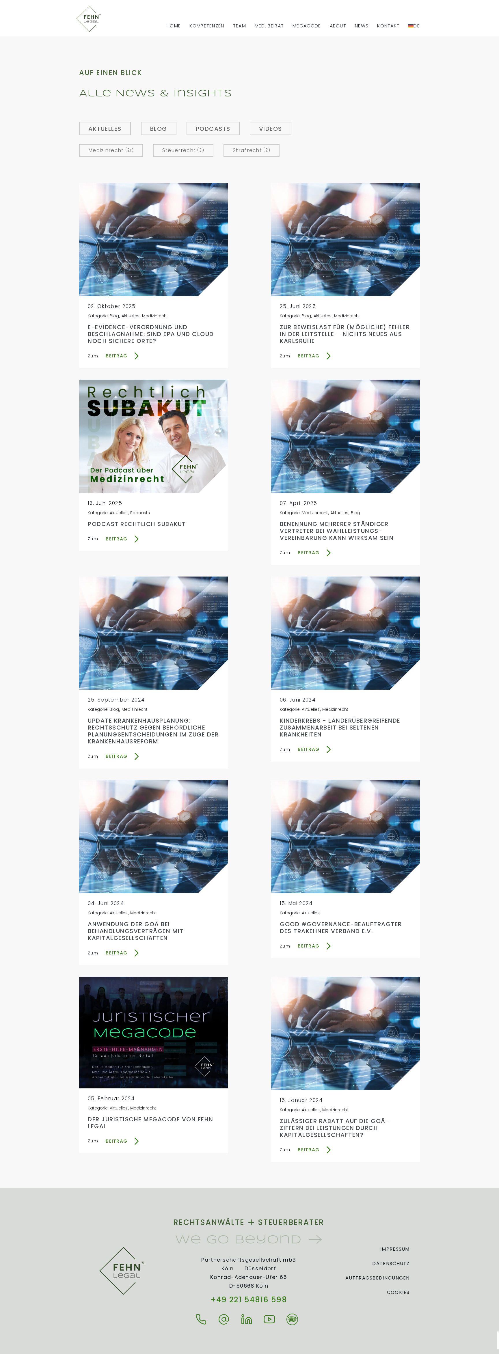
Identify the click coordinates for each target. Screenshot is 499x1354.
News (361, 26)
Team (239, 26)
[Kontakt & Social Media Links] (203, 1319)
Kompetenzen (206, 26)
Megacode (307, 26)
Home (174, 26)
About (338, 26)
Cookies (398, 1292)
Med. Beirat (269, 26)
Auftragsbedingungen (377, 1278)
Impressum (395, 1249)
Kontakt (388, 26)
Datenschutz (390, 1263)
